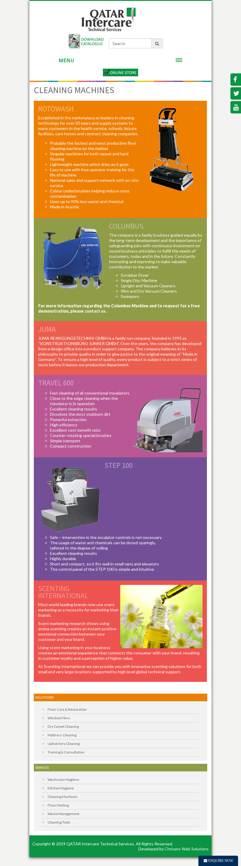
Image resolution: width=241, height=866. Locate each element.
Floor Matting (58, 805)
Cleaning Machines (63, 796)
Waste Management (63, 813)
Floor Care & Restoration (67, 709)
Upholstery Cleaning (64, 743)
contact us (95, 311)
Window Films (59, 718)
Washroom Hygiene (63, 779)
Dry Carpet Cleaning (63, 726)
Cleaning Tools (59, 822)
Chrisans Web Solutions (187, 848)
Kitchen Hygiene (61, 788)
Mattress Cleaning (62, 735)
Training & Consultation (66, 752)
